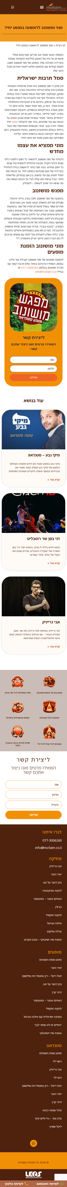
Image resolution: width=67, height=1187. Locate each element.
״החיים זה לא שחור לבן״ (48, 1025)
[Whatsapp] (33, 1143)
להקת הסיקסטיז (52, 891)
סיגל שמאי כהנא (52, 1110)
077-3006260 (29, 267)
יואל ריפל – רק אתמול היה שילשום (42, 976)
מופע (15, 121)
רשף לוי (57, 1061)
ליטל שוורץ (55, 1126)
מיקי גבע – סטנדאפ (44, 455)
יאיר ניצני (56, 874)
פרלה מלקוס (54, 931)
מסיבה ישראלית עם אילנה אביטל (43, 1017)
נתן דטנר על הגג (52, 882)
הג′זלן (58, 907)
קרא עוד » (53, 479)
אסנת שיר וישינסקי (51, 1033)
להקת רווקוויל (54, 915)
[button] (42, 7)
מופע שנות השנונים (50, 960)
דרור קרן (57, 992)
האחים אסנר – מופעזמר (47, 899)
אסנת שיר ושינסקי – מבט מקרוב (43, 939)
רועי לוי (58, 1077)
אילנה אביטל (54, 923)
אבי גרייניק (51, 621)
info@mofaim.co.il (45, 271)
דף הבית (60, 45)
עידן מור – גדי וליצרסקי (48, 1118)
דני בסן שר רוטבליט (43, 538)
